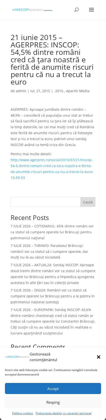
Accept (53, 388)
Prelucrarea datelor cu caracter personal (63, 413)
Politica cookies (22, 413)
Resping (53, 402)
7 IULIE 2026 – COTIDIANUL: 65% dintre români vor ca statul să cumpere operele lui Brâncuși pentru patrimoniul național (52, 232)
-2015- (59, 90)
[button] (98, 356)
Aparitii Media (77, 90)
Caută (88, 202)
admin (21, 90)
